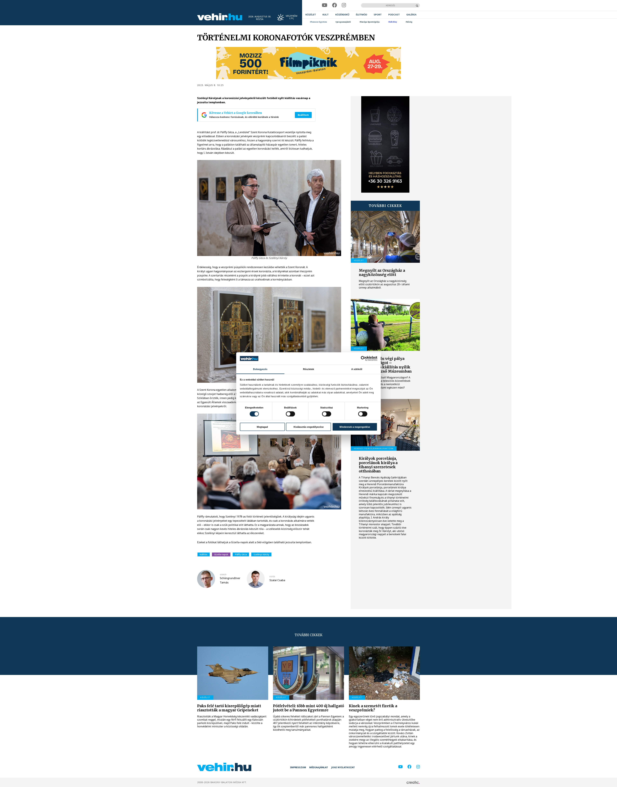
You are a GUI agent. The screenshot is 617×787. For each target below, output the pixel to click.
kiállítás (203, 554)
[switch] (290, 413)
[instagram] (344, 5)
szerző (223, 574)
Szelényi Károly (261, 554)
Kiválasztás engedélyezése (309, 426)
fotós (272, 577)
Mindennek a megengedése (355, 426)
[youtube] (324, 5)
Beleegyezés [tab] (260, 369)
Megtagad (262, 426)
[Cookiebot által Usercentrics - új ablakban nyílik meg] (363, 358)
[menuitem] (310, 14)
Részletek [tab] (308, 369)
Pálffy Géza (241, 554)
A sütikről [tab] (356, 369)
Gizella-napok (221, 554)
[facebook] (334, 5)
